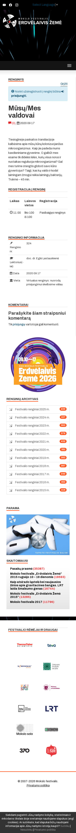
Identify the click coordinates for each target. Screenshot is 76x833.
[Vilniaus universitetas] (51, 687)
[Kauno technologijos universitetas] (24, 708)
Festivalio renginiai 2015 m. (32, 490)
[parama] (38, 534)
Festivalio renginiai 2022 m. (32, 433)
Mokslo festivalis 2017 (32, 601)
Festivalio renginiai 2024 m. (32, 417)
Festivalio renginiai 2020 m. (32, 449)
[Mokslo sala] (24, 729)
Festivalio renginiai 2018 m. (32, 466)
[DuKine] (51, 750)
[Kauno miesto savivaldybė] (24, 687)
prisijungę (19, 324)
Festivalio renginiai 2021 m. (32, 441)
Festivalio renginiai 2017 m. (32, 474)
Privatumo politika (38, 785)
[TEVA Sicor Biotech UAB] (51, 645)
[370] (24, 750)
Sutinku (65, 826)
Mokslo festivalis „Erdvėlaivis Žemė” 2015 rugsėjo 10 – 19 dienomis (37, 575)
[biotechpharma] (24, 666)
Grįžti (64, 84)
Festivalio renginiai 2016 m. (32, 482)
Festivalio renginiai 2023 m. (32, 425)
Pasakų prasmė (27, 568)
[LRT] (51, 708)
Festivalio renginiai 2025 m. (32, 409)
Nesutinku (26, 829)
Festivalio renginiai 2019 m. (32, 457)
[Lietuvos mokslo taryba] (51, 666)
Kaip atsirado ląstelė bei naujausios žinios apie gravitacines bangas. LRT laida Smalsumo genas (36, 585)
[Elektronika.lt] (51, 729)
